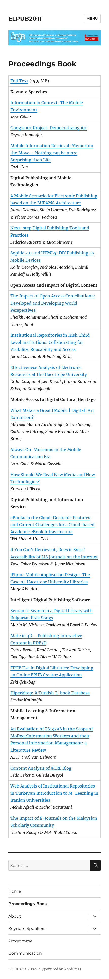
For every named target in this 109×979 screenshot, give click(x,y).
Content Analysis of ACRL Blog (40, 768)
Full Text (19, 80)
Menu (92, 18)
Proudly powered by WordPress (56, 969)
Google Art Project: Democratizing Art (48, 127)
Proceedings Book (27, 903)
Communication (25, 953)
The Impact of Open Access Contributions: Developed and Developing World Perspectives (52, 303)
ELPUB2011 (24, 18)
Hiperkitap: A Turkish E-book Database (50, 692)
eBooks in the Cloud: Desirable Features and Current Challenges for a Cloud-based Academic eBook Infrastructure (52, 524)
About (14, 916)
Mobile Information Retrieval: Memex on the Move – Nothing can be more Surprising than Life (51, 152)
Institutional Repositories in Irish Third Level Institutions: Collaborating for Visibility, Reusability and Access (50, 342)
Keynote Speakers (26, 928)
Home (14, 891)
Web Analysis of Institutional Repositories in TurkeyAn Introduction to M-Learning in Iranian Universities (54, 793)
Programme (20, 941)
